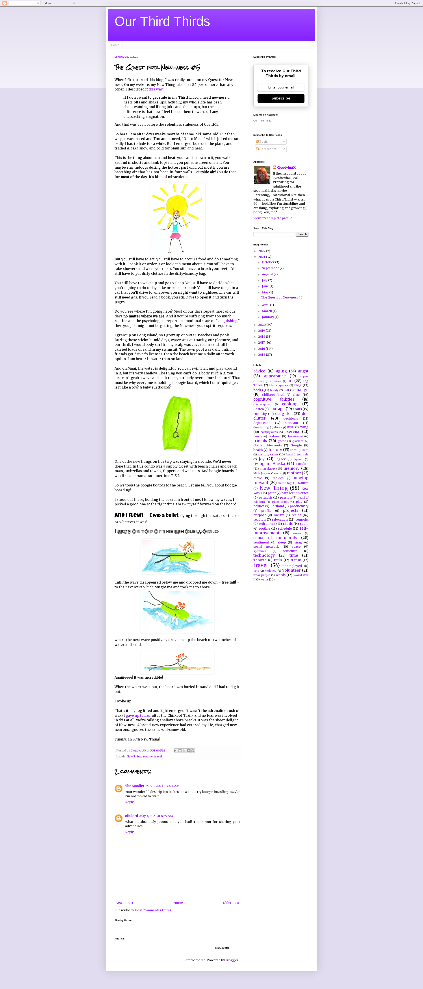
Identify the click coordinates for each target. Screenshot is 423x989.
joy (262, 459)
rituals (288, 524)
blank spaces (278, 385)
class (296, 395)
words (281, 575)
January (268, 317)
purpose (259, 515)
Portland (277, 506)
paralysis (265, 497)
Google (296, 445)
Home (115, 45)
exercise (292, 431)
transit (296, 560)
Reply (129, 802)
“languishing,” (227, 321)
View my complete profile (272, 218)
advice (259, 371)
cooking (290, 403)
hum (305, 450)
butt (286, 390)
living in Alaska (269, 463)
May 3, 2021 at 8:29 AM (156, 816)
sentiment (261, 542)
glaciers (297, 441)
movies (278, 478)
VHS (256, 570)
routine (148, 756)
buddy (274, 390)
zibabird (131, 816)
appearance (275, 376)
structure (290, 551)
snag (298, 542)
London (302, 464)
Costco (258, 409)
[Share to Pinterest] (192, 750)
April (266, 305)
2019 (262, 331)
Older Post (231, 903)
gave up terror (138, 715)
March (267, 311)
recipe (296, 515)
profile (266, 511)
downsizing (261, 427)
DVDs (291, 427)
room (304, 524)
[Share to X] (184, 750)
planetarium (280, 501)
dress (278, 427)
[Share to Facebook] (188, 750)
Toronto (259, 560)
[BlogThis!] (180, 750)
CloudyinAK (286, 167)
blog (297, 385)
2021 (262, 257)
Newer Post (124, 903)
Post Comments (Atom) (153, 910)
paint (272, 493)
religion (259, 519)
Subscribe (280, 98)
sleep (282, 542)
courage (277, 408)
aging (281, 371)
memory (292, 468)
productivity (299, 506)
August (268, 274)
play (299, 502)
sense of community (275, 537)
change (301, 389)
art (290, 380)
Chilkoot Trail (273, 395)
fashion (274, 436)
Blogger (232, 960)
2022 (262, 251)
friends (260, 440)
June (265, 286)
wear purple (261, 575)
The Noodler (134, 786)
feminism (295, 436)
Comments (267, 149)
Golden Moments (267, 445)
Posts (263, 142)
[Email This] (176, 750)
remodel (301, 519)
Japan (289, 454)
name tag (285, 483)
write (264, 579)
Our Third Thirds (162, 21)
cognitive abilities (273, 399)
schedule (285, 528)
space (296, 547)
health (258, 450)
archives (275, 381)
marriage (267, 469)
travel (158, 756)
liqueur (298, 459)
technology (264, 555)
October (268, 262)
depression (262, 423)
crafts (297, 409)
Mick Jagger (261, 473)
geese (282, 441)
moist (278, 473)
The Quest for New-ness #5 (281, 297)
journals (302, 454)
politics (258, 506)
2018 (262, 337)
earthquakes (269, 432)
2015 (262, 355)
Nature (303, 483)
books (258, 390)
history (275, 449)
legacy (281, 459)
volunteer (291, 570)
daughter (283, 413)
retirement (267, 524)
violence (270, 570)
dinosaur (292, 423)
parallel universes (294, 493)
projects (290, 510)
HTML (294, 450)
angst (303, 371)
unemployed (292, 566)
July (265, 280)
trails (278, 560)
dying (303, 427)
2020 (262, 325)
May (265, 292)
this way (156, 89)
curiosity (260, 414)
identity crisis (268, 454)
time (293, 555)
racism (279, 515)
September (271, 268)
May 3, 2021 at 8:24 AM (162, 786)
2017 (261, 342)
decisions (290, 418)
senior (297, 533)
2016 (262, 349)
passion (286, 497)
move (257, 478)
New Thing (134, 756)
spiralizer (259, 551)
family (257, 436)
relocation (280, 519)
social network (266, 547)
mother (294, 473)
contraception (262, 404)
